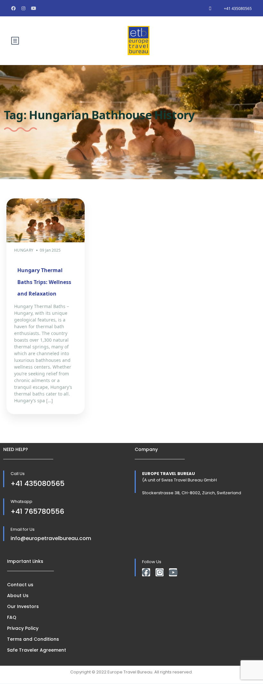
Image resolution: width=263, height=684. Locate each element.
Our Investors (23, 606)
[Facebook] (146, 572)
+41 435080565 (238, 8)
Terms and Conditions (33, 639)
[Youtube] (173, 572)
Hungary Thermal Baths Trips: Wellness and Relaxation (44, 282)
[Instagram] (160, 572)
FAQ (11, 617)
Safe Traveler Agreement (36, 650)
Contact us (20, 584)
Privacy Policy (22, 628)
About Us (18, 595)
